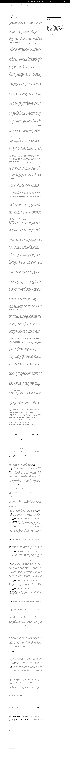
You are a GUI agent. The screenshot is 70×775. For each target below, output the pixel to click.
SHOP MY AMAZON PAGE (51, 37)
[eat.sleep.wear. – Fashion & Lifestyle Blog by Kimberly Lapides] (21, 7)
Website (10, 733)
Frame (61, 27)
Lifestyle (38, 1)
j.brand (49, 30)
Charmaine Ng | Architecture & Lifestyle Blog (19, 445)
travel (60, 35)
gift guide (49, 28)
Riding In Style (36, 434)
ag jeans (50, 25)
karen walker (56, 30)
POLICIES (40, 769)
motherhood (49, 32)
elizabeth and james (56, 26)
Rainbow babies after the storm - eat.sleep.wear (19, 701)
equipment (49, 27)
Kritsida (11, 539)
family (53, 27)
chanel (51, 26)
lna (51, 31)
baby (58, 25)
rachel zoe (49, 34)
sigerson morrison (55, 35)
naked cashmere (55, 32)
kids (59, 30)
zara (63, 35)
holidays (57, 29)
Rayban (61, 34)
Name (10, 727)
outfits (60, 33)
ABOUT (29, 769)
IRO (62, 29)
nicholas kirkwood (50, 33)
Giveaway (53, 28)
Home (29, 1)
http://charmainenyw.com (13, 449)
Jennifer (10, 471)
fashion (56, 27)
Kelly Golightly (12, 591)
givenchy (56, 28)
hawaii (51, 29)
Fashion (33, 1)
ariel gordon (54, 25)
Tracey (10, 666)
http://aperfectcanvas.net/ (13, 541)
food (58, 27)
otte (57, 33)
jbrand (52, 30)
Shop (53, 1)
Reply (19, 449)
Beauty (61, 25)
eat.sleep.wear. (13, 451)
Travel (42, 1)
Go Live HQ (50, 771)
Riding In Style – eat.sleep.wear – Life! (17, 713)
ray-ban (58, 34)
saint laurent (49, 35)
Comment (10, 736)
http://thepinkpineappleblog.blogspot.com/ (17, 454)
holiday (54, 29)
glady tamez (61, 28)
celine (48, 26)
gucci (48, 29)
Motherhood (48, 1)
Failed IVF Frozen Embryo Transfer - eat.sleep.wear (20, 716)
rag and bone (54, 34)
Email (10, 730)
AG (47, 25)
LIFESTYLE (49, 31)
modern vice (58, 31)
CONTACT (34, 769)
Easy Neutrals (14, 434)
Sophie (10, 601)
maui (54, 31)
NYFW (55, 33)
